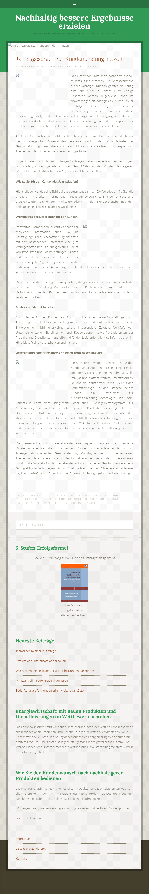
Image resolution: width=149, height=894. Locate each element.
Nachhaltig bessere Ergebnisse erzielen (74, 21)
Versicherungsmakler (82, 502)
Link (18, 818)
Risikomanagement (29, 502)
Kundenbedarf (83, 499)
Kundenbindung (107, 499)
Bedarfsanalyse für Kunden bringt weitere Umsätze (50, 690)
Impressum (23, 839)
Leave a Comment (85, 66)
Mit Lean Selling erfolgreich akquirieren (42, 680)
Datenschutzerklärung (31, 848)
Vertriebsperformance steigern (83, 495)
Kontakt (21, 858)
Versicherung (54, 502)
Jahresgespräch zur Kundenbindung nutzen (69, 58)
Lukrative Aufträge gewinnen (37, 495)
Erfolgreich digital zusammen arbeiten (41, 661)
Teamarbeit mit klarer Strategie (36, 651)
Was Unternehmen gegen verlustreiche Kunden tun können (55, 671)
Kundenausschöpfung (56, 499)
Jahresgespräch (27, 499)
